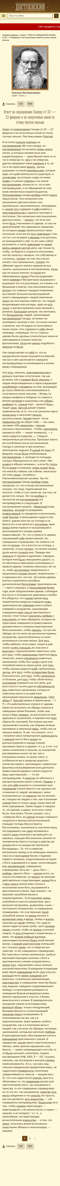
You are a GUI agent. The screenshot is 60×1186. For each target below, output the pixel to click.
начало (38, 873)
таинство (45, 1092)
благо (33, 940)
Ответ (5, 129)
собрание (28, 605)
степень (50, 1060)
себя (31, 352)
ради (30, 831)
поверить (38, 163)
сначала (20, 142)
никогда (7, 347)
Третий (27, 418)
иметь (6, 248)
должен (50, 926)
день (48, 450)
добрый (29, 937)
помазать (25, 647)
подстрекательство (14, 212)
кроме (9, 209)
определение (21, 129)
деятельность (49, 735)
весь (21, 612)
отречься (7, 556)
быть (13, 223)
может (22, 230)
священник (40, 697)
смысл (28, 612)
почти (37, 272)
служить (23, 552)
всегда (50, 919)
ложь (48, 602)
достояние (41, 524)
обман (18, 1007)
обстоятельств (45, 686)
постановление (11, 145)
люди (24, 276)
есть (33, 234)
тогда (54, 269)
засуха (6, 672)
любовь (7, 873)
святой (30, 817)
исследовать (22, 570)
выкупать (8, 651)
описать (37, 1078)
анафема (7, 404)
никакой (15, 248)
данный (9, 739)
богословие (29, 584)
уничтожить (50, 429)
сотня (5, 308)
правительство (11, 422)
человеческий (16, 866)
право (6, 181)
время (25, 856)
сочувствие (9, 177)
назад (17, 475)
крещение (36, 975)
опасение (8, 1014)
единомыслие (35, 170)
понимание (9, 788)
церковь (35, 237)
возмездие (9, 919)
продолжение (37, 587)
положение (9, 683)
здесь (19, 919)
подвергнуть (26, 1071)
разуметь (36, 898)
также (22, 947)
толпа (53, 464)
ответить (29, 181)
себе (37, 209)
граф (5, 517)
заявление (43, 234)
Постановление (11, 195)
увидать (36, 630)
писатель (7, 510)
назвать (21, 1106)
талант (34, 739)
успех (35, 662)
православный (11, 513)
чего (27, 160)
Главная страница (10, 35)
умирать (23, 714)
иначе (13, 468)
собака (48, 401)
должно (26, 379)
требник (47, 616)
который (7, 975)
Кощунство (45, 1102)
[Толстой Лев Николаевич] (30, 6)
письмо (37, 415)
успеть (15, 647)
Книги (23, 35)
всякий (19, 937)
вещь (35, 729)
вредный (7, 1007)
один (14, 408)
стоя (44, 922)
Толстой (48, 136)
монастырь (9, 415)
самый (36, 450)
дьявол (6, 464)
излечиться (48, 676)
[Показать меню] (3, 16)
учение (22, 573)
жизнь (47, 898)
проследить (9, 619)
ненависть (26, 386)
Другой (22, 408)
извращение (24, 972)
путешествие (39, 672)
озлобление (9, 386)
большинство (15, 315)
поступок (40, 937)
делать (6, 929)
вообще (36, 195)
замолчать (26, 425)
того (16, 209)
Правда (47, 781)
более (50, 587)
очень (40, 149)
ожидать (44, 379)
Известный (41, 506)
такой (45, 912)
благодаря (20, 311)
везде (29, 919)
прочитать (35, 616)
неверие (15, 279)
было (19, 347)
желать (37, 929)
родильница (29, 654)
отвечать (31, 142)
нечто (5, 1095)
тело (54, 718)
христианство (10, 982)
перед (6, 527)
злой (25, 944)
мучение (17, 401)
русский (20, 510)
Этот (52, 697)
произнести (31, 658)
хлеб (34, 668)
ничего (36, 343)
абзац (5, 700)
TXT (21, 104)
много (49, 149)
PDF (30, 104)
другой (25, 248)
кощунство (37, 1099)
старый (22, 404)
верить (31, 167)
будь (49, 404)
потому (29, 220)
